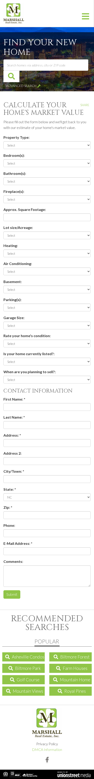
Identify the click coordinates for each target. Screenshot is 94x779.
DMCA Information (47, 749)
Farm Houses (75, 668)
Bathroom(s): (14, 173)
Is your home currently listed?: (29, 353)
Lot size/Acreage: (18, 227)
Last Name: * (14, 417)
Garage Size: (13, 317)
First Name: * (14, 399)
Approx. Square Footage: (24, 209)
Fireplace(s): (13, 191)
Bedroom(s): (14, 155)
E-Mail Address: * (17, 543)
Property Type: (16, 137)
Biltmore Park (28, 668)
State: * (9, 489)
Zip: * (7, 507)
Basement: (12, 281)
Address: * (12, 435)
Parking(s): (12, 299)
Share (84, 105)
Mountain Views (28, 691)
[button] (11, 76)
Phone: (9, 525)
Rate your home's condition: (27, 335)
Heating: (10, 245)
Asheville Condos (28, 656)
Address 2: (12, 453)
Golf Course (28, 679)
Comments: (13, 561)
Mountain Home (75, 679)
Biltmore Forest (75, 656)
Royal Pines (75, 691)
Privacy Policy (47, 744)
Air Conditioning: (17, 263)
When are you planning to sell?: (29, 372)
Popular (46, 641)
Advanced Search (21, 86)
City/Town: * (13, 471)
